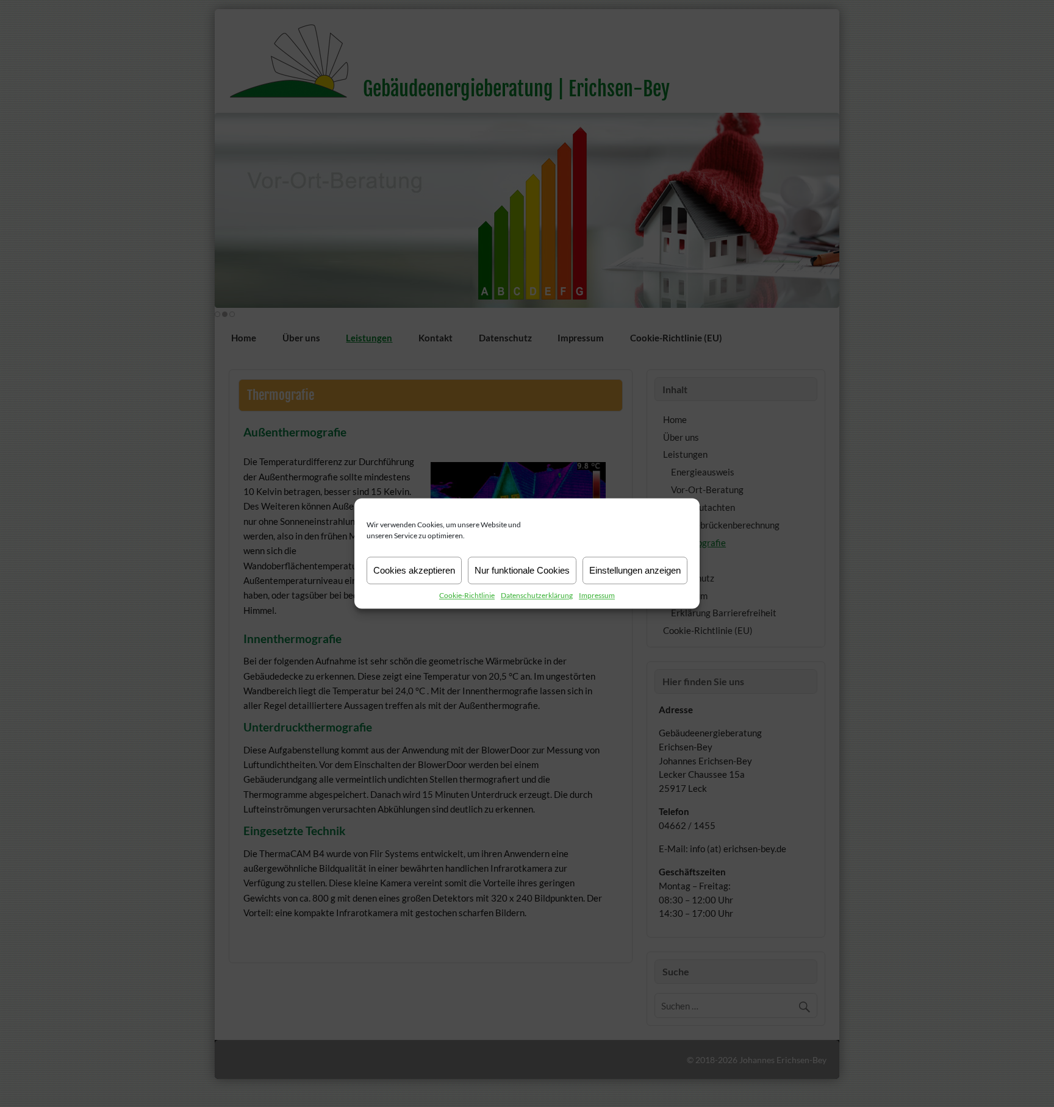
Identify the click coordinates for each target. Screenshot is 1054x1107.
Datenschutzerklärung (537, 595)
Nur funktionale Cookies (522, 570)
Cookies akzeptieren (414, 570)
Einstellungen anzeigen (635, 570)
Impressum (597, 595)
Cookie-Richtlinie (467, 595)
